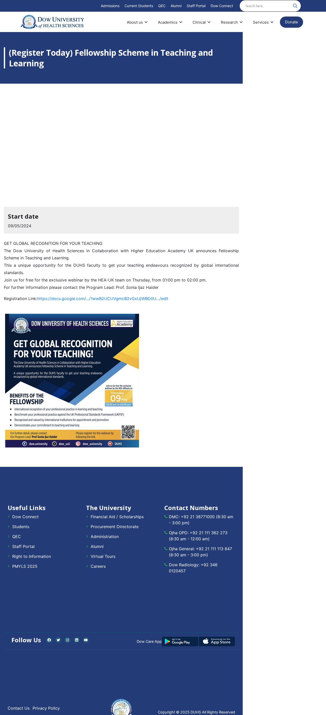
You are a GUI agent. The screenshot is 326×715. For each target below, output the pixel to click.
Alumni (176, 6)
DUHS (196, 712)
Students (20, 526)
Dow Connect (222, 6)
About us (135, 22)
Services (261, 22)
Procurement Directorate (115, 526)
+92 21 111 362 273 (208, 532)
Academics (168, 22)
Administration (105, 536)
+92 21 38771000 (198, 516)
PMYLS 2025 (24, 566)
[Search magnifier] (295, 5)
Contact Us (19, 708)
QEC (162, 6)
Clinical (199, 22)
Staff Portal (196, 6)
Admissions (110, 6)
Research (229, 22)
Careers (98, 566)
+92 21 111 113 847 (214, 548)
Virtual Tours (103, 556)
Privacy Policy (46, 708)
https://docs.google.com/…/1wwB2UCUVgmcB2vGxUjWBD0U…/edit (102, 298)
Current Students (139, 6)
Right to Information (31, 556)
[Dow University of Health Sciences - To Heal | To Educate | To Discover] (52, 22)
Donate (291, 22)
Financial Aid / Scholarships (117, 516)
